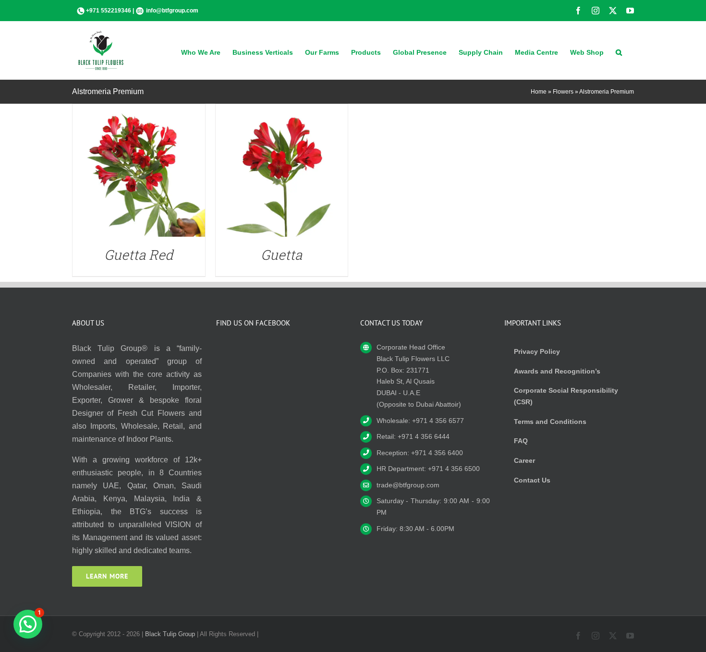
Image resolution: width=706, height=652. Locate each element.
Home (539, 91)
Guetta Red (138, 255)
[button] (619, 51)
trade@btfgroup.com (408, 485)
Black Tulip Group (170, 634)
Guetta (281, 255)
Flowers (563, 91)
